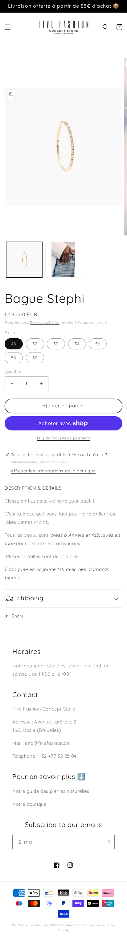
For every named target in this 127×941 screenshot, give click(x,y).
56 (97, 344)
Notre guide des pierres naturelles (50, 791)
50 (35, 344)
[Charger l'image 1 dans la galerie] (24, 260)
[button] (7, 27)
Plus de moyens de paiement (63, 438)
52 (56, 344)
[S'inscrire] (107, 842)
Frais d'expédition (44, 322)
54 (77, 344)
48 (13, 344)
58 (13, 358)
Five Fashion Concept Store (42, 925)
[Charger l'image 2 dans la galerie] (63, 260)
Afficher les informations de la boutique (53, 471)
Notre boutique (29, 804)
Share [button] (18, 616)
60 (35, 358)
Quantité (13, 371)
